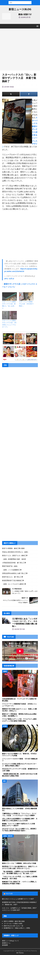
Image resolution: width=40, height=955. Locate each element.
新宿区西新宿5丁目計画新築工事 (13, 580)
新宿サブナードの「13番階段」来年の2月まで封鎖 (19, 863)
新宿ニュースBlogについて (10, 941)
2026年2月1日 (25, 17)
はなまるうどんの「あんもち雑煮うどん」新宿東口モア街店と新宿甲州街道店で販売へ (19, 830)
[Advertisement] (20, 50)
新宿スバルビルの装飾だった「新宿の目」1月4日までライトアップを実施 (19, 754)
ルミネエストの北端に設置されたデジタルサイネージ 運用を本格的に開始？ (19, 765)
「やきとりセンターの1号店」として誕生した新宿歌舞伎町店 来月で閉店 (19, 877)
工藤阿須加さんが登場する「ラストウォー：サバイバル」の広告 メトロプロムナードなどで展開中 (19, 814)
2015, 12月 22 (9, 278)
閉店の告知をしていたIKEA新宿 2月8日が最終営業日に (19, 809)
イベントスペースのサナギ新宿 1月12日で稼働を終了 (20, 760)
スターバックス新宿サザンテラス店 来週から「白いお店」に (9, 305)
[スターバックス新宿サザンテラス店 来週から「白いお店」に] (9, 296)
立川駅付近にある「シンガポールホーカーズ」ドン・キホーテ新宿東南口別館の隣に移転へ (24, 622)
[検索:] (20, 2)
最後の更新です (25, 14)
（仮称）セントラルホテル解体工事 (14, 584)
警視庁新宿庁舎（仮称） (10, 566)
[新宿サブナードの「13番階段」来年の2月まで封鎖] (20, 847)
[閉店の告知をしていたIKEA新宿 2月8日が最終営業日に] (20, 793)
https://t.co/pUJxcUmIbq (28, 269)
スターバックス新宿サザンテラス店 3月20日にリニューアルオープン (9, 323)
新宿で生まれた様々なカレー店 (13, 926)
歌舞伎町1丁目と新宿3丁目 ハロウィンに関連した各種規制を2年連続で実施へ (19, 883)
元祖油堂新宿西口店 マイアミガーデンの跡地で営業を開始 (19, 700)
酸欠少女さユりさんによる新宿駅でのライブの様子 (18, 899)
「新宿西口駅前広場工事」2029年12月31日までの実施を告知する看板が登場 (19, 775)
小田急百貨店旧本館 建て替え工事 (14, 563)
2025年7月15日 (19, 629)
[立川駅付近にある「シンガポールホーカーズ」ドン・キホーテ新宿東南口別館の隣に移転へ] (6, 620)
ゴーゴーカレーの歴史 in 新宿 (13, 923)
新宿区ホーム (6, 943)
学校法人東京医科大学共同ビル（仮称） (15, 552)
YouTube (9, 894)
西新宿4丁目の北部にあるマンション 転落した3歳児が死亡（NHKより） (19, 710)
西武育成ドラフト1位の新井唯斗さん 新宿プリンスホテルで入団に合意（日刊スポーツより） (19, 867)
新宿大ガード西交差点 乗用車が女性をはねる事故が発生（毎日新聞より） (19, 715)
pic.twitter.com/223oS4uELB (14, 271)
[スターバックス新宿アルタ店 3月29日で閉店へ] (26, 296)
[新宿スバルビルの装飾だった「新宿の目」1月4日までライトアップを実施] (20, 738)
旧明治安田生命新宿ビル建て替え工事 (15, 573)
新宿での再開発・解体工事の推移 (13, 548)
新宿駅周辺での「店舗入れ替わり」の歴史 (17, 928)
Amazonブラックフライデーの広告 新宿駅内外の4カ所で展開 (20, 770)
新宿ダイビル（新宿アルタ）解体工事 (15, 555)
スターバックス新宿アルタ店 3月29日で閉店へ (26, 304)
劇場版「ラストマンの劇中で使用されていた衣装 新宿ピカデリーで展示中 (19, 825)
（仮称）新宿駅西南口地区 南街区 (14, 559)
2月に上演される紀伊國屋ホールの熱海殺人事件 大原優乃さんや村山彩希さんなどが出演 (19, 820)
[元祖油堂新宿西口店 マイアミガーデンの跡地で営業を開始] (20, 683)
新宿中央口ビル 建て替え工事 (12, 577)
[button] (37, 26)
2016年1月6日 (9, 87)
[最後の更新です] (6, 16)
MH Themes (20, 953)
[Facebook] (29, 94)
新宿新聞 (5, 945)
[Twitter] (11, 94)
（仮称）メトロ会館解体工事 (12, 570)
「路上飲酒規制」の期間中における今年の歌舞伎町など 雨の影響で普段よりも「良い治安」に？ (19, 872)
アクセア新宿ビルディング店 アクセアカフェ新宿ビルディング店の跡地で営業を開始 (19, 720)
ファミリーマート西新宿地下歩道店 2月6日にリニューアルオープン (19, 705)
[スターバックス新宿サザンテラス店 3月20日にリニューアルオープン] (9, 315)
